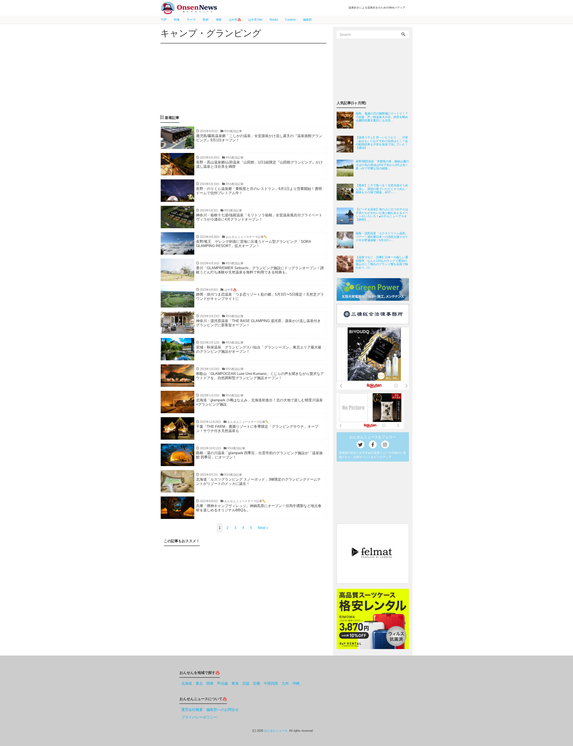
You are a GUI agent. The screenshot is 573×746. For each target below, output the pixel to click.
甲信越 (222, 683)
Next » (263, 528)
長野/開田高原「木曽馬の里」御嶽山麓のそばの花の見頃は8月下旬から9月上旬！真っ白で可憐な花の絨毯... (382, 165)
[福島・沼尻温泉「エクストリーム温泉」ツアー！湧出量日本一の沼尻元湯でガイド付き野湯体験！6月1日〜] (346, 240)
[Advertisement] (243, 78)
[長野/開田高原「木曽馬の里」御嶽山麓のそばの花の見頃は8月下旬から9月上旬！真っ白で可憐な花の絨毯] (346, 168)
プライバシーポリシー (199, 717)
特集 (177, 19)
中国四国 (271, 683)
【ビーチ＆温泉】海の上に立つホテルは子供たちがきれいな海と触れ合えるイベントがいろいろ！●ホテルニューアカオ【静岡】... (382, 214)
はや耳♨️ (235, 19)
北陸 (245, 683)
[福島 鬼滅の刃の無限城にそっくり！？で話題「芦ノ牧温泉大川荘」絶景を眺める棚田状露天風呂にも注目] (346, 120)
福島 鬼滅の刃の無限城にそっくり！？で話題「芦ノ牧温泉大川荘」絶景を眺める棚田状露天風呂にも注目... (382, 117)
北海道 (186, 683)
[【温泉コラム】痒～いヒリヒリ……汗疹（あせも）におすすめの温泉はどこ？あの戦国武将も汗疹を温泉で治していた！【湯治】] (346, 144)
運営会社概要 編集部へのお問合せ (210, 710)
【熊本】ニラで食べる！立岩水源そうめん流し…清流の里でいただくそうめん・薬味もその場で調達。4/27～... (382, 189)
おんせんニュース (275, 730)
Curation (290, 19)
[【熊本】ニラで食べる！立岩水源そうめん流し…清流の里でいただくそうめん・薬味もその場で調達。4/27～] (346, 192)
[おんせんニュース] (188, 8)
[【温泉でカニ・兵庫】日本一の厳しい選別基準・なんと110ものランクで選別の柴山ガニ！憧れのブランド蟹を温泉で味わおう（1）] (346, 264)
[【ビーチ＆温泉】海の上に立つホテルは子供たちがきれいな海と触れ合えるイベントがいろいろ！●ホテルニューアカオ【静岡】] (346, 216)
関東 (210, 683)
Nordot (273, 19)
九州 (285, 683)
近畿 (256, 683)
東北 (199, 683)
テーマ (191, 19)
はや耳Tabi (255, 19)
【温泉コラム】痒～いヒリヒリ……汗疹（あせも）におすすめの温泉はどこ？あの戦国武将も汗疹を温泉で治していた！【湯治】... (382, 142)
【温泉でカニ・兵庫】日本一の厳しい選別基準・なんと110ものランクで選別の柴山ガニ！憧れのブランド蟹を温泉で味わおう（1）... (382, 262)
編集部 (307, 19)
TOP (164, 19)
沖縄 (295, 683)
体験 (219, 19)
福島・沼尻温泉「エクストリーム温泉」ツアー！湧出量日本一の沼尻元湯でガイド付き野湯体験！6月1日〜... (382, 237)
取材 (206, 19)
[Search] (403, 35)
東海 (235, 683)
